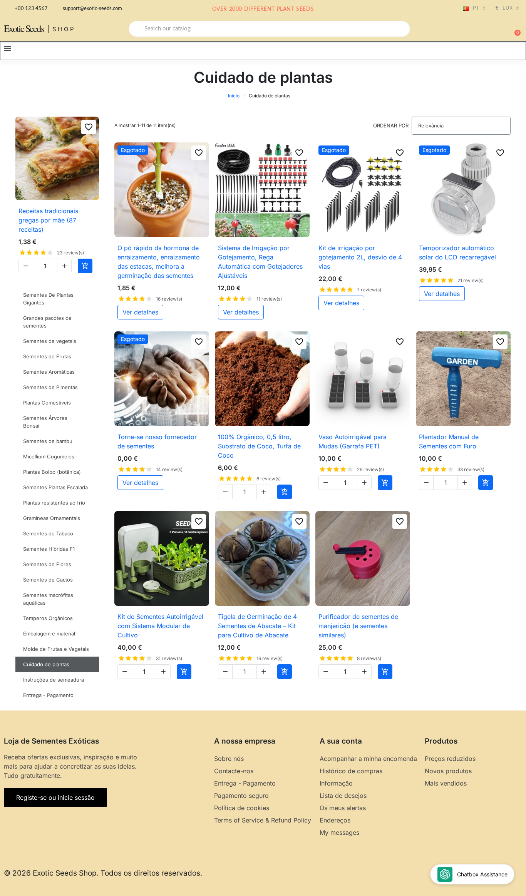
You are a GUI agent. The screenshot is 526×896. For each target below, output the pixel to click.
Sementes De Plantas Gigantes (48, 299)
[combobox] (269, 29)
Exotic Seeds (24, 28)
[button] (514, 29)
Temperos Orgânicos (48, 618)
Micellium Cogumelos (48, 456)
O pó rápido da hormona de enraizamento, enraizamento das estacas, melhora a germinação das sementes (158, 261)
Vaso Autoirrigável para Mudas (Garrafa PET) (352, 441)
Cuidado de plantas (46, 664)
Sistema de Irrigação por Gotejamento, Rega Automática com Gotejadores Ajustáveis (260, 261)
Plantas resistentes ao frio (54, 503)
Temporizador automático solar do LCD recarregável (457, 252)
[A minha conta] (487, 30)
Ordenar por (391, 125)
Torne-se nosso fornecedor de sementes (157, 441)
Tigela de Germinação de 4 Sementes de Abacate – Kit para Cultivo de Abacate (257, 626)
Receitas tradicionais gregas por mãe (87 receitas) (48, 220)
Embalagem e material (49, 633)
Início (234, 96)
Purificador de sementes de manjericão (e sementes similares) (358, 626)
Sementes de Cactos (48, 580)
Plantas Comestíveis (47, 403)
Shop (64, 29)
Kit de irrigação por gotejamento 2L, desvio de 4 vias (360, 257)
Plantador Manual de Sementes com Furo (449, 441)
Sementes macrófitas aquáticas (48, 599)
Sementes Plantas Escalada (55, 487)
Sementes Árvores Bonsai (45, 422)
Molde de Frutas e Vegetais (56, 649)
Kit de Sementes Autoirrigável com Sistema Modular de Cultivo (160, 626)
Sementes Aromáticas (49, 372)
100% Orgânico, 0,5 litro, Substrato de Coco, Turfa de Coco (259, 446)
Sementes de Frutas (47, 356)
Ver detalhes (140, 312)
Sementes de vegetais (49, 341)
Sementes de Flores (47, 564)
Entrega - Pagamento (48, 695)
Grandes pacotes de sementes (47, 322)
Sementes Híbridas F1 (49, 549)
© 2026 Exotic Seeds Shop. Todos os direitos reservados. (103, 873)
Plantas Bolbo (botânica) (52, 472)
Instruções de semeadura (53, 680)
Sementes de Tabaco (48, 533)
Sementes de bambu (47, 441)
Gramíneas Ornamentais (51, 518)
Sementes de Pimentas (50, 387)
